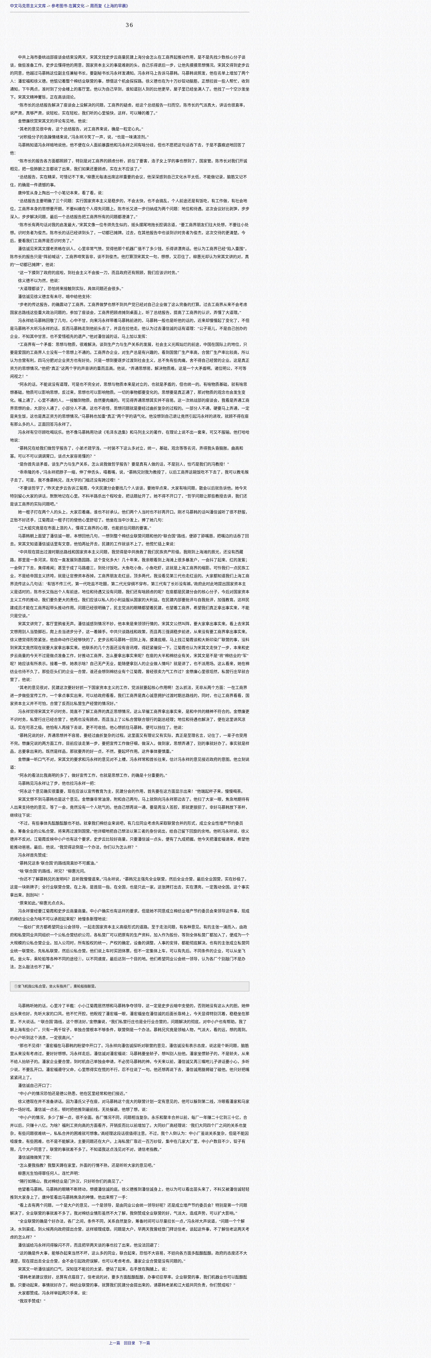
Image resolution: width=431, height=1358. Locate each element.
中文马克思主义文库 (28, 6)
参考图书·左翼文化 (68, 6)
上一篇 (114, 1343)
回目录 (129, 1343)
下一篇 (144, 1343)
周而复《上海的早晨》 (110, 6)
